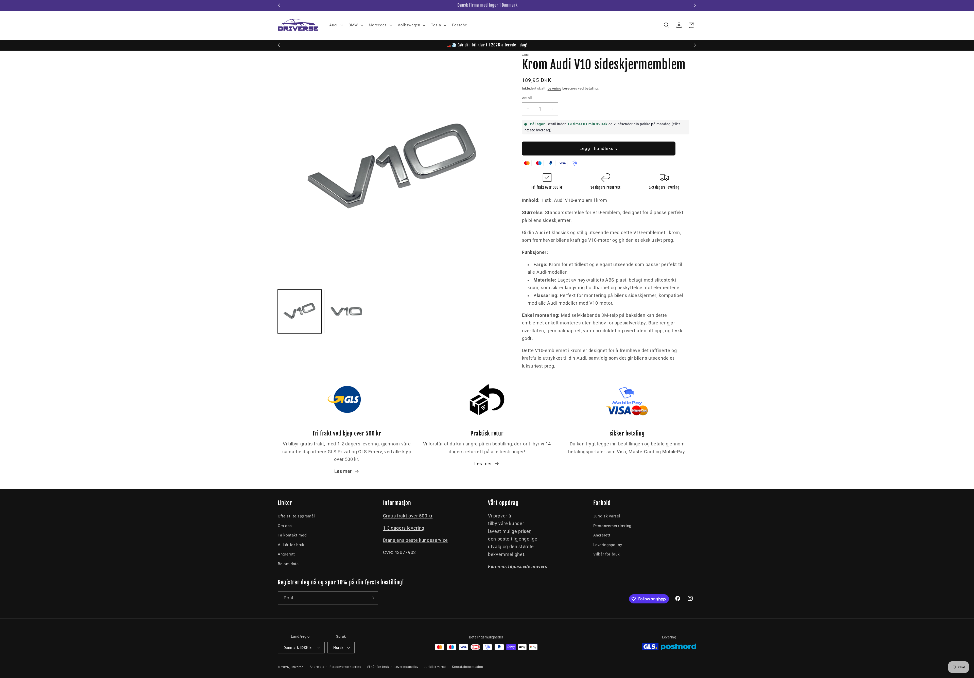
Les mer (343, 471)
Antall (527, 98)
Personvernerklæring (612, 526)
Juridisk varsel (606, 516)
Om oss (285, 526)
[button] (335, 25)
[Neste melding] (695, 5)
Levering (554, 88)
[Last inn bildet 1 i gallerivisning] (300, 312)
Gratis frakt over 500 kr (408, 515)
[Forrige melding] (279, 5)
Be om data (288, 564)
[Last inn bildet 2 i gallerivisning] (346, 312)
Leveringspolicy (607, 545)
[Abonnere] (372, 598)
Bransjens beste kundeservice (415, 540)
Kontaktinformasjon (467, 667)
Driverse (297, 667)
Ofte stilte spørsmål (296, 516)
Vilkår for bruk (291, 545)
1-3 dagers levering (404, 528)
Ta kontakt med (292, 535)
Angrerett (286, 554)
